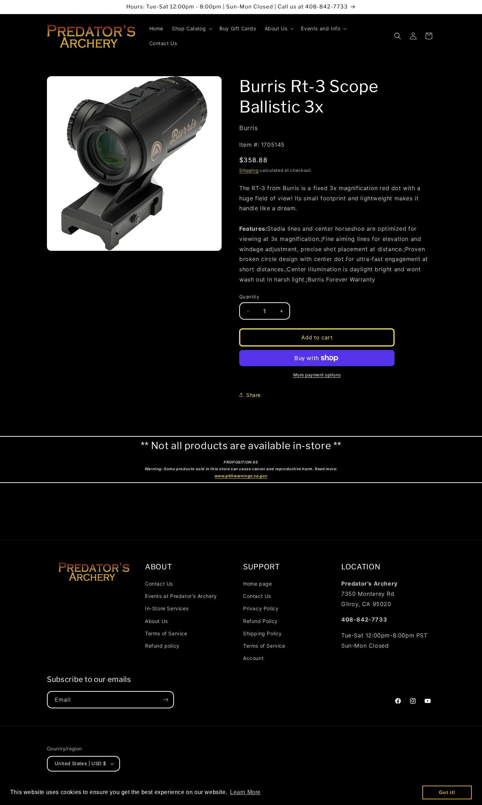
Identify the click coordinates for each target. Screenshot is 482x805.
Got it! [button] (447, 792)
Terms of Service (166, 633)
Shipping (249, 170)
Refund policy (162, 646)
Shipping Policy (262, 633)
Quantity (249, 296)
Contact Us (159, 584)
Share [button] (253, 395)
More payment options (317, 374)
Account (253, 658)
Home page (257, 584)
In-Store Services (166, 608)
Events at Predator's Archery (181, 596)
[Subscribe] (165, 699)
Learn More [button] (245, 792)
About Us (156, 621)
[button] (191, 28)
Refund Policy (260, 621)
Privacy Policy (260, 608)
